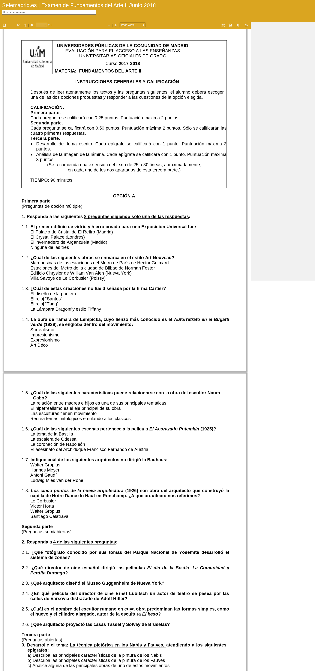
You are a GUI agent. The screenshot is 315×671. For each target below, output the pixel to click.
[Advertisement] (283, 86)
